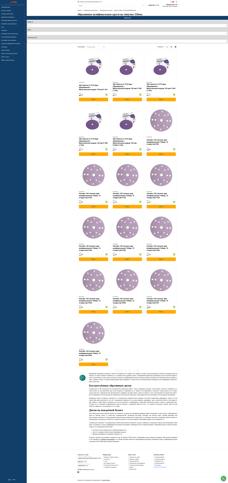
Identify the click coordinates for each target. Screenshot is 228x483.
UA (11, 479)
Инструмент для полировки (8, 40)
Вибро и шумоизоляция (7, 60)
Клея (2, 27)
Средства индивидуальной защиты (10, 43)
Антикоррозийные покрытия (9, 20)
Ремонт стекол (5, 56)
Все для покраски (6, 10)
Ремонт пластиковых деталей (9, 53)
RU (14, 479)
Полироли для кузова (7, 14)
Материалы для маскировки (9, 23)
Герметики (4, 30)
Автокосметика (5, 50)
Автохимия (4, 47)
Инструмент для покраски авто (9, 33)
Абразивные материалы (7, 17)
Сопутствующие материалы (8, 37)
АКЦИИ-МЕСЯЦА (5, 7)
